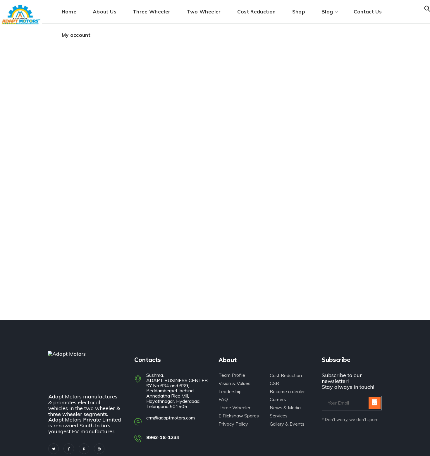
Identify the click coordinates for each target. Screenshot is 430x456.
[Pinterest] (84, 448)
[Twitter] (53, 448)
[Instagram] (99, 448)
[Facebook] (68, 448)
